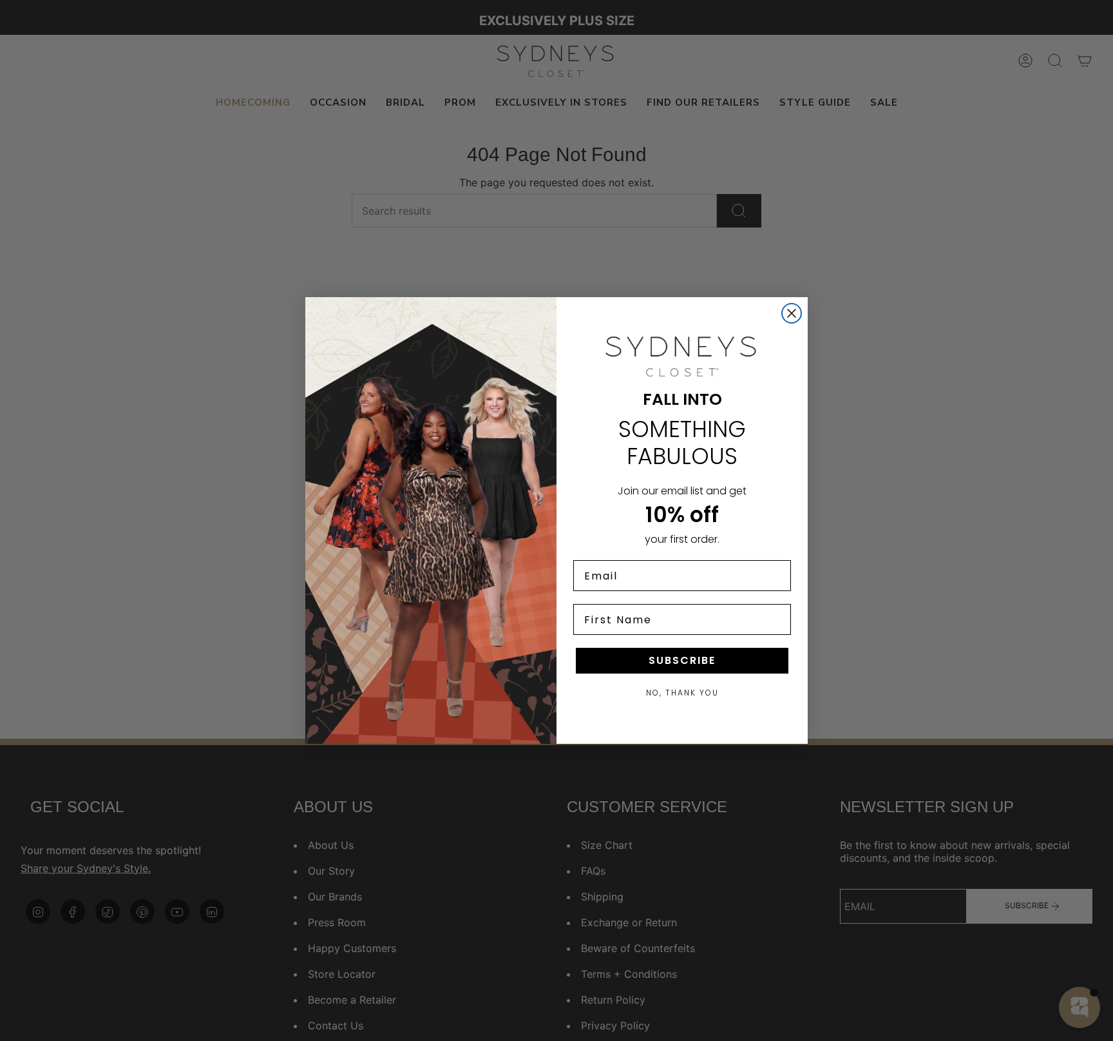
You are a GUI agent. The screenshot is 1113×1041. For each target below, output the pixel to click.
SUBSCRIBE (682, 660)
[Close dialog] (791, 313)
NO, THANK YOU (682, 692)
